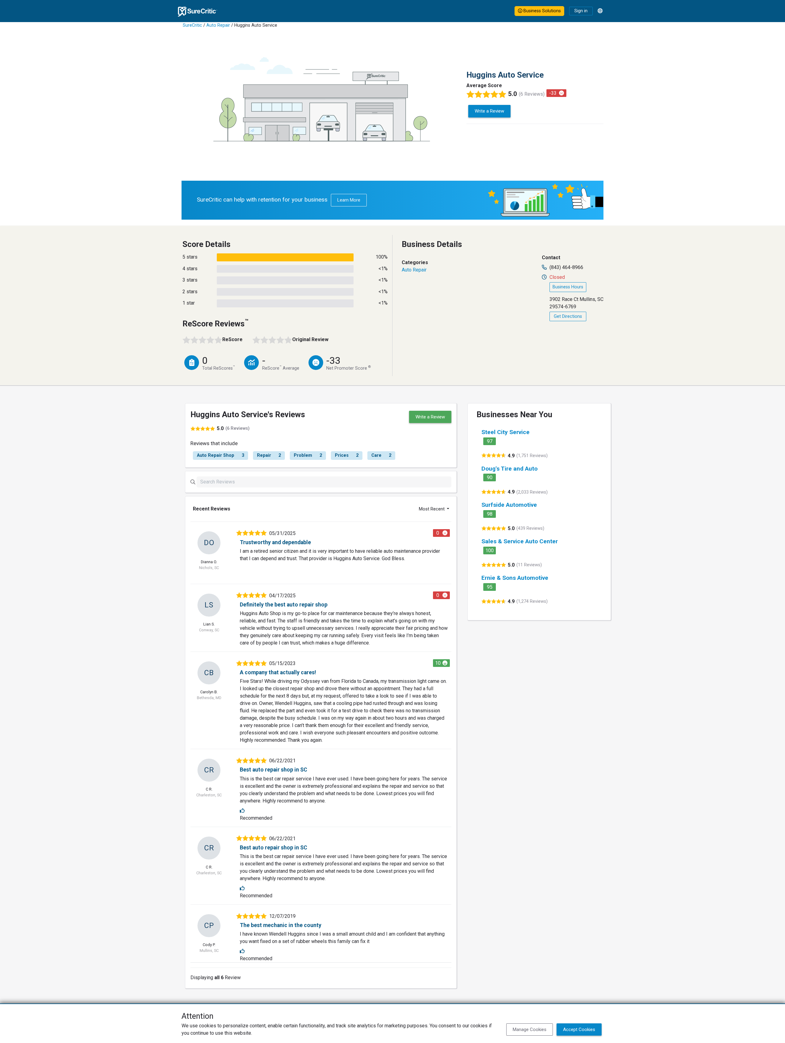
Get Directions (568, 316)
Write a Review (489, 111)
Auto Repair (218, 25)
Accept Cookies (579, 1029)
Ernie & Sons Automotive (514, 577)
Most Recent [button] (432, 509)
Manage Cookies (529, 1029)
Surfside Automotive (509, 504)
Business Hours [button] (568, 287)
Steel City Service (505, 432)
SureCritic (192, 25)
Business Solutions (541, 10)
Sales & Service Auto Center (519, 541)
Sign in (581, 10)
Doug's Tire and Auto (509, 468)
